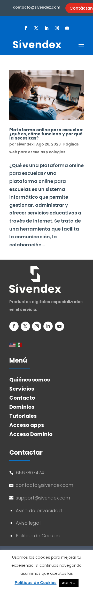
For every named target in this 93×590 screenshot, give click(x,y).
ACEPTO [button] (68, 582)
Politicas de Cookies (36, 582)
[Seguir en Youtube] (67, 28)
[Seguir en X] (36, 28)
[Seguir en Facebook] (26, 28)
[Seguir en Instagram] (57, 28)
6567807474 (30, 472)
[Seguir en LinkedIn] (46, 28)
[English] (12, 344)
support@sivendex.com (43, 498)
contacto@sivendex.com (36, 7)
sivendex (25, 144)
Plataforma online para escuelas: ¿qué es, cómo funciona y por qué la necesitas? (46, 134)
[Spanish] (19, 344)
